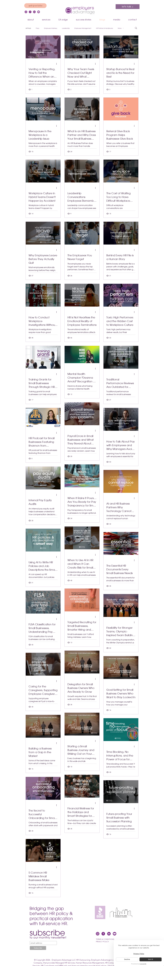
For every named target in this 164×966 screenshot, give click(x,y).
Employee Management (82, 28)
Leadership (66, 28)
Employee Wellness (50, 28)
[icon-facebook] (30, 12)
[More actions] (57, 63)
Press (37, 28)
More (119, 28)
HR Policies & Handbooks (104, 28)
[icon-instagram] (26, 12)
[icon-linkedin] (34, 12)
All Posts (28, 28)
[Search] (136, 28)
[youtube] (38, 12)
